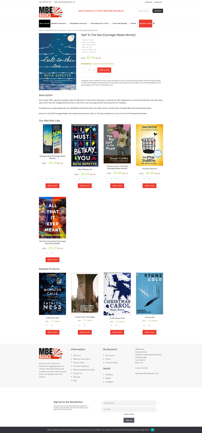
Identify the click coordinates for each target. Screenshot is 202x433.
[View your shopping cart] (153, 23)
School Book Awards (104, 83)
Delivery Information (81, 359)
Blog (75, 380)
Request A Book (146, 23)
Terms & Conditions (81, 366)
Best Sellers (45, 23)
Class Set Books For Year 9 (116, 80)
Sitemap (76, 377)
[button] (72, 37)
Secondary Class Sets (78, 23)
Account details (111, 362)
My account (158, 2)
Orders (108, 359)
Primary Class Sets (58, 23)
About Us (77, 355)
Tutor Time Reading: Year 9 (104, 85)
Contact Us (148, 2)
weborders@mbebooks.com (66, 2)
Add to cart (104, 70)
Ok (152, 430)
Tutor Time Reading (119, 23)
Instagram (109, 381)
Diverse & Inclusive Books (134, 80)
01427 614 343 (46, 2)
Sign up (129, 420)
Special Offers (135, 83)
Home (41, 30)
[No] (199, 430)
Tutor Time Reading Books (148, 83)
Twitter (108, 378)
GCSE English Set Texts (100, 23)
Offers (133, 23)
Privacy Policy (78, 362)
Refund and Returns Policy (84, 369)
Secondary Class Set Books (55, 30)
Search (157, 11)
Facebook (109, 374)
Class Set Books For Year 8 (98, 80)
